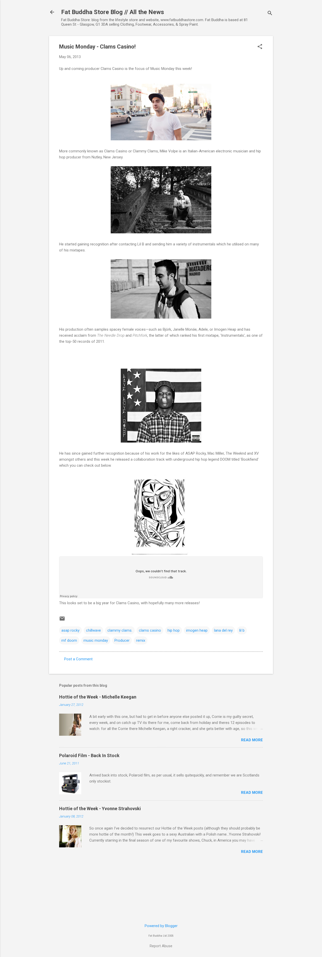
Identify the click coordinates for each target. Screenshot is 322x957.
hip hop (174, 630)
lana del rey (223, 630)
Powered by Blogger (161, 926)
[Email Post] (62, 620)
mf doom (69, 640)
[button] (260, 47)
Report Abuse (161, 946)
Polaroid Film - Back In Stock (89, 755)
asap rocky (70, 630)
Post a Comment (78, 659)
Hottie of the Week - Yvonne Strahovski (100, 808)
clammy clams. (119, 630)
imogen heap (197, 630)
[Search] (270, 13)
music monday (96, 640)
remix (140, 640)
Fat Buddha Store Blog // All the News (112, 12)
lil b (242, 630)
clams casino (150, 630)
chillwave (93, 630)
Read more (252, 740)
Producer (122, 640)
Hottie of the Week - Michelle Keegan (97, 697)
